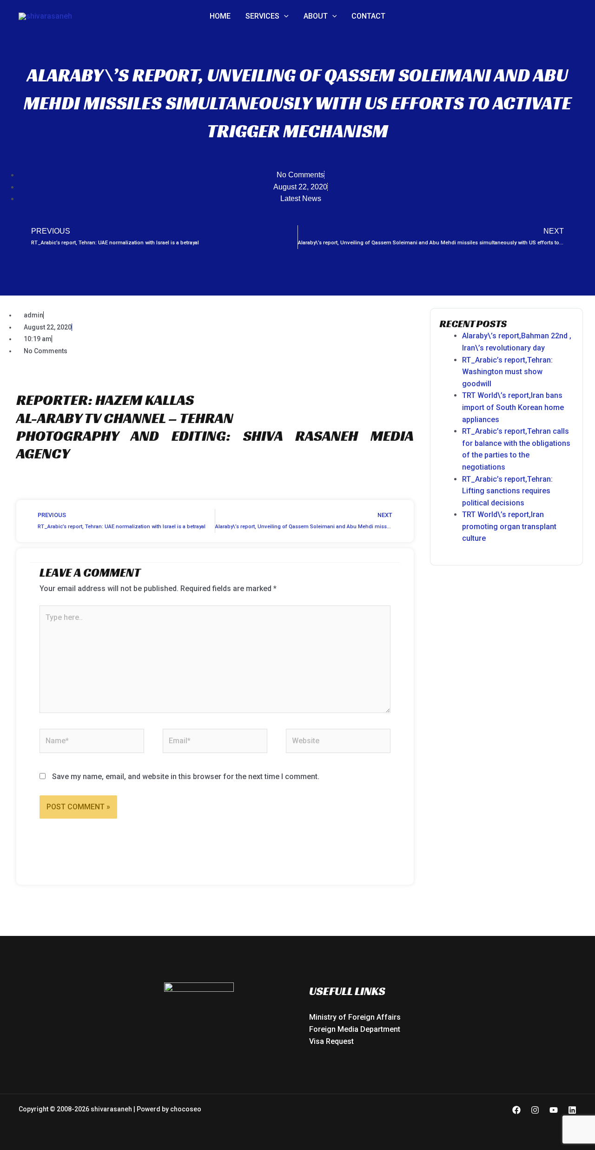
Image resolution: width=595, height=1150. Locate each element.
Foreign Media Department (354, 1029)
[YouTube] (553, 1110)
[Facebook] (516, 1110)
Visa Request (331, 1041)
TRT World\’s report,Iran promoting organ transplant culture (509, 526)
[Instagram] (535, 1110)
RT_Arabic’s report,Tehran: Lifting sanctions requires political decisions (507, 491)
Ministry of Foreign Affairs (355, 1017)
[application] (284, 16)
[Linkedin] (572, 1110)
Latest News (300, 198)
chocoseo (185, 1109)
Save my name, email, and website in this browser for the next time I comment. (185, 776)
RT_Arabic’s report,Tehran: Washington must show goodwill (507, 372)
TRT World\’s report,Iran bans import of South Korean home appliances (513, 407)
